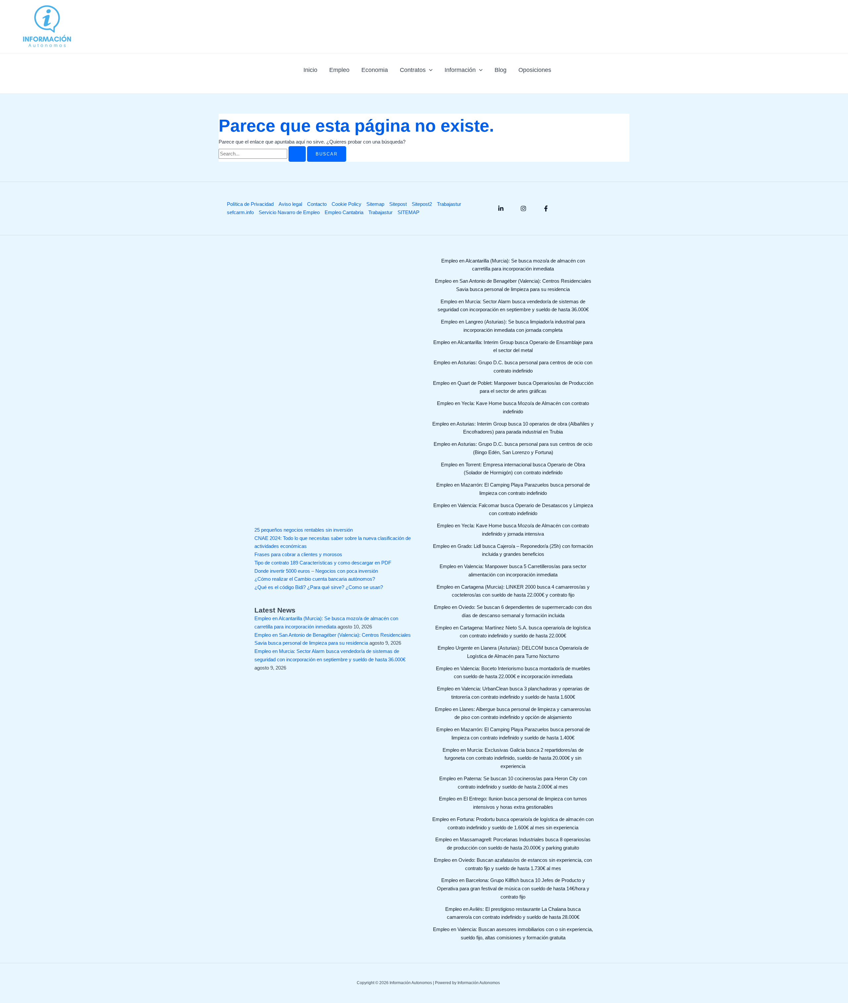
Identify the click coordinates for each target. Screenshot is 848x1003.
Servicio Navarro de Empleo (289, 212)
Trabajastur (449, 204)
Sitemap (375, 204)
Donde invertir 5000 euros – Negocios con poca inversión (316, 571)
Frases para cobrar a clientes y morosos (298, 554)
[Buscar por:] (263, 153)
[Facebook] (546, 208)
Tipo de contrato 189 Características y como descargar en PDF (322, 562)
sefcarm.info (240, 212)
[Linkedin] (501, 208)
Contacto (317, 204)
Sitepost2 (422, 204)
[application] (429, 70)
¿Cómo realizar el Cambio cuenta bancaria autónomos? (314, 579)
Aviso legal (290, 204)
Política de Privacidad (250, 204)
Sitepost (398, 204)
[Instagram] (523, 208)
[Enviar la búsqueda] (297, 154)
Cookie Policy (346, 204)
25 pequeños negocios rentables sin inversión (303, 530)
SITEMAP (408, 212)
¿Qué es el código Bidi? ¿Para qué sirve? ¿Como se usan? (318, 587)
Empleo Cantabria (344, 212)
